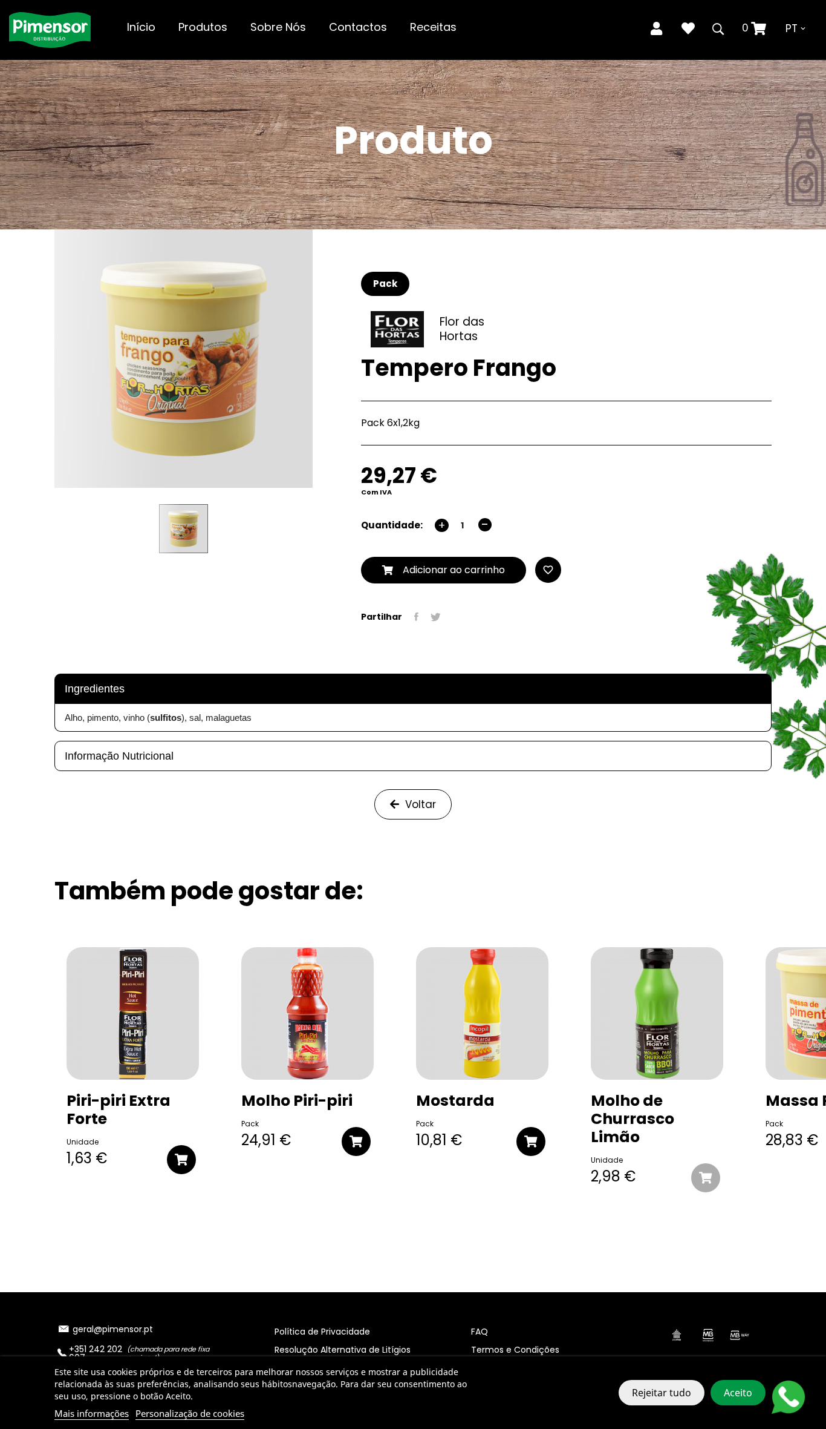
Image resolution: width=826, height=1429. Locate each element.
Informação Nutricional (119, 756)
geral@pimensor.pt (113, 1329)
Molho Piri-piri (297, 1101)
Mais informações (91, 1413)
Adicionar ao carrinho (449, 570)
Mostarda (455, 1101)
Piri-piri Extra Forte (119, 1110)
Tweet (435, 617)
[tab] (413, 689)
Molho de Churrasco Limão (632, 1119)
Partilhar (416, 617)
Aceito (738, 1392)
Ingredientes (95, 689)
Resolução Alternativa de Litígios (343, 1350)
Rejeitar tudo (661, 1392)
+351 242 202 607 (95, 1353)
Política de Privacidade (322, 1332)
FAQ (479, 1332)
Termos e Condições (515, 1350)
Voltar (420, 804)
